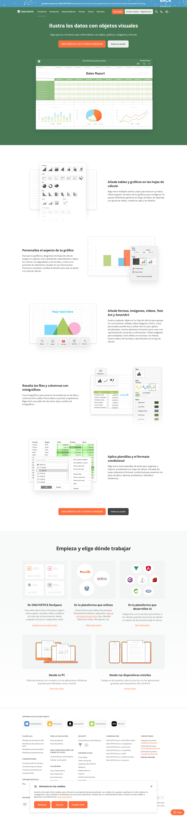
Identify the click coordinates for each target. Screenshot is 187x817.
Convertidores (29, 759)
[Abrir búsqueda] (156, 11)
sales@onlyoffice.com (149, 743)
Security (82, 736)
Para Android (100, 724)
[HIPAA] (80, 745)
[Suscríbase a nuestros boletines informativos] (24, 804)
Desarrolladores (69, 11)
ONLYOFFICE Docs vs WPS (116, 753)
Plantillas (27, 736)
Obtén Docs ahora (93, 625)
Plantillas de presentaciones (32, 752)
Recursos (101, 11)
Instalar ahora (130, 688)
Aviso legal (82, 780)
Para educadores (56, 744)
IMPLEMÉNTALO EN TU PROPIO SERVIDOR (82, 44)
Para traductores (56, 774)
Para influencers (56, 777)
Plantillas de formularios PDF (33, 740)
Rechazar (42, 804)
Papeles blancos (84, 770)
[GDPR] (86, 745)
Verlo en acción (118, 44)
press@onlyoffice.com (149, 754)
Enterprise (54, 11)
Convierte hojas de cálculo (32, 766)
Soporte (81, 774)
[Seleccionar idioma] (167, 11)
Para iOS (121, 724)
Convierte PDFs (28, 773)
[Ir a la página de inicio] (25, 11)
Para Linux (57, 724)
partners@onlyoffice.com (150, 748)
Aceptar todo (78, 804)
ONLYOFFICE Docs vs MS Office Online (120, 740)
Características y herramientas (61, 756)
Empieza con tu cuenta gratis (44, 625)
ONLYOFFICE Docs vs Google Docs (119, 744)
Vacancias (54, 780)
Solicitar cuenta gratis (58, 760)
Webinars (81, 767)
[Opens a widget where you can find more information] (177, 812)
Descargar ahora (57, 688)
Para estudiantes (56, 740)
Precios (82, 11)
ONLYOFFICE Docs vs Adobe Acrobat (120, 757)
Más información (142, 625)
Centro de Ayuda (84, 760)
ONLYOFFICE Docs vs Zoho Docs (118, 747)
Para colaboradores (57, 770)
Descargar (117, 11)
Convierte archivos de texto (32, 763)
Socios (91, 11)
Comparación (112, 736)
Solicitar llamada (148, 757)
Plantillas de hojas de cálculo (33, 749)
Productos (42, 11)
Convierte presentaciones (32, 770)
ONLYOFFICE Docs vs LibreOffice (118, 750)
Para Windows (35, 724)
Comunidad (82, 757)
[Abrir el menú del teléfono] (161, 11)
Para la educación (59, 736)
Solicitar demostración (86, 777)
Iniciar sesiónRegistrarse (138, 11)
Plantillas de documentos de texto (33, 745)
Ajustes (59, 804)
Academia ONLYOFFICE (87, 764)
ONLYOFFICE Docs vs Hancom (117, 760)
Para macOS (78, 724)
